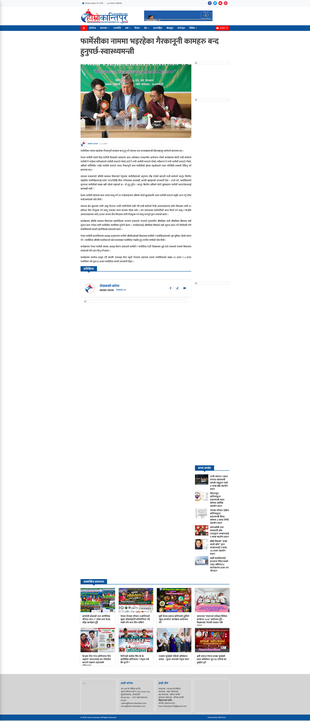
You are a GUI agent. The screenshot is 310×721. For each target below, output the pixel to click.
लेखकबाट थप (121, 290)
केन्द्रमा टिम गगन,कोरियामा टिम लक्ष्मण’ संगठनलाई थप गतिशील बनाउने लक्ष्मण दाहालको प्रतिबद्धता (96, 661)
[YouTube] (220, 3)
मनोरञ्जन (181, 28)
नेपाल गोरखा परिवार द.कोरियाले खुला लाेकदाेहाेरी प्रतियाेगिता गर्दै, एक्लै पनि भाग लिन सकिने (135, 619)
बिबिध (192, 28)
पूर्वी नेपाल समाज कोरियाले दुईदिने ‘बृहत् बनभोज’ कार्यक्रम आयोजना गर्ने (174, 619)
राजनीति (117, 28)
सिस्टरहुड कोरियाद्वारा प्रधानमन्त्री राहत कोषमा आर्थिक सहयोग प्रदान (217, 499)
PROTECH (222, 717)
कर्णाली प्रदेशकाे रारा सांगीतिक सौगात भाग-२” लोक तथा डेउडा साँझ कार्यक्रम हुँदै (96, 619)
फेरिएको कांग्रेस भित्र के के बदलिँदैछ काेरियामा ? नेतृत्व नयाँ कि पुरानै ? (134, 659)
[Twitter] (215, 3)
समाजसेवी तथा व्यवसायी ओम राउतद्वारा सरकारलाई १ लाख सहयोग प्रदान (219, 532)
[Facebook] (210, 3)
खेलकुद (169, 28)
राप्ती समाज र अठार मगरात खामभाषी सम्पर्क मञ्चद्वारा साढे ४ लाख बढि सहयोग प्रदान (219, 482)
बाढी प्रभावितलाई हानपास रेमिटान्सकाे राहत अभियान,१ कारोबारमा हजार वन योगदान (219, 564)
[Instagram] (226, 3)
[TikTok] (177, 288)
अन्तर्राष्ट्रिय (157, 28)
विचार (137, 28)
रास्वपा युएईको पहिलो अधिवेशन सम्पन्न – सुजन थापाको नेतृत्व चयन (174, 657)
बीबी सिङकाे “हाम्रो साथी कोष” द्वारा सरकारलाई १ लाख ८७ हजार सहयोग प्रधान (218, 547)
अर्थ (126, 28)
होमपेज (92, 28)
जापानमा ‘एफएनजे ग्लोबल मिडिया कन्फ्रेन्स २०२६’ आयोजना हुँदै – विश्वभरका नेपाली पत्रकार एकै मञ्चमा (212, 621)
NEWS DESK (93, 143)
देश (145, 28)
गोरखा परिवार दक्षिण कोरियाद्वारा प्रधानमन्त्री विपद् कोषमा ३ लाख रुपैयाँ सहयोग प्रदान (219, 516)
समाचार (103, 28)
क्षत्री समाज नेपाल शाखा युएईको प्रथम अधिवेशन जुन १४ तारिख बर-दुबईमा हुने (212, 659)
